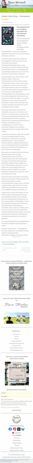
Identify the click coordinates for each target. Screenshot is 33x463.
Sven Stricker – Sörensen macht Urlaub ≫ (26, 250)
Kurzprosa (18, 24)
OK (31, 460)
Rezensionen (17, 9)
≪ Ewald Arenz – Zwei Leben (9, 249)
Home (9, 9)
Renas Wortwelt (16, 2)
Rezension (26, 24)
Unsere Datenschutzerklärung (9, 461)
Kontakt (19, 11)
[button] (24, 11)
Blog (24, 9)
